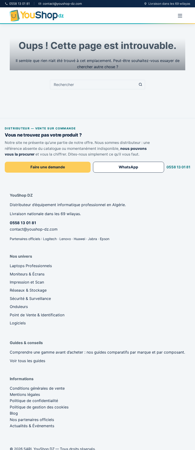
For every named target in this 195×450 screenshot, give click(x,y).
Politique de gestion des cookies (39, 407)
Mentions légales (25, 394)
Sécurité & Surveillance (30, 298)
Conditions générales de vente (37, 388)
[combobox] (93, 84)
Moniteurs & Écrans (27, 274)
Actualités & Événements (32, 425)
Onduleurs (19, 306)
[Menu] (180, 15)
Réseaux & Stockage (28, 290)
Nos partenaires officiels (32, 419)
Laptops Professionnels (31, 265)
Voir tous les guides (27, 360)
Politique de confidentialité (34, 400)
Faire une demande (47, 167)
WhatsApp (128, 167)
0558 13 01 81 (178, 167)
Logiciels (18, 323)
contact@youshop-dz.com (34, 229)
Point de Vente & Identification (37, 315)
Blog (14, 413)
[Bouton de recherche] (140, 84)
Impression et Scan (27, 282)
